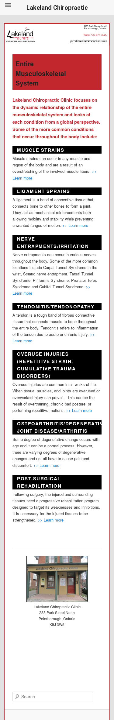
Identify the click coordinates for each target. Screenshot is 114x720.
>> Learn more (75, 225)
